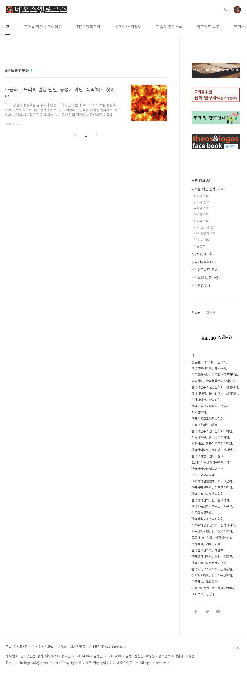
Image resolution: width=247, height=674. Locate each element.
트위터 (207, 611)
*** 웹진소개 (201, 285)
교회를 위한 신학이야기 (43, 26)
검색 (226, 9)
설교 (220, 456)
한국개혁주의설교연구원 (207, 468)
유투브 (218, 611)
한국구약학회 (223, 487)
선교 (209, 537)
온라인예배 (216, 393)
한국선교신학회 (202, 550)
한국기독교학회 (222, 575)
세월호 (219, 550)
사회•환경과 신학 (205, 233)
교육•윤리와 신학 (205, 227)
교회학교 (197, 594)
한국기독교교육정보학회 (207, 418)
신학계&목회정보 (204, 261)
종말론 (196, 362)
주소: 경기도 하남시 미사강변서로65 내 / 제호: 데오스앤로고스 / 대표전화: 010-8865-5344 (66, 646)
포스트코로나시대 (203, 475)
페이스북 (196, 611)
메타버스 (197, 443)
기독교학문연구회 (203, 587)
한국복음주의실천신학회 (207, 387)
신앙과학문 (199, 437)
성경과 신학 (201, 195)
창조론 (227, 556)
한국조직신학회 (219, 437)
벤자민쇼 (229, 449)
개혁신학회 (199, 412)
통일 (217, 556)
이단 (229, 431)
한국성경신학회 (222, 531)
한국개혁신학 (200, 500)
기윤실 (227, 506)
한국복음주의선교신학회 (207, 431)
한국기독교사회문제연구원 (209, 562)
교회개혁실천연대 (203, 481)
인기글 (210, 312)
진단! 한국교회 (88, 26)
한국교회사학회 (202, 556)
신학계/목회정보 (128, 26)
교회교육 (212, 581)
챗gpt (224, 406)
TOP (237, 648)
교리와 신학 (201, 202)
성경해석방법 (224, 537)
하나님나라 (199, 393)
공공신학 (197, 380)
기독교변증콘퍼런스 (225, 374)
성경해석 (232, 387)
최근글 (196, 312)
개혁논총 (220, 368)
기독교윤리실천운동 (205, 424)
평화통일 (226, 569)
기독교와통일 (200, 374)
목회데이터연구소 (214, 362)
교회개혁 (232, 393)
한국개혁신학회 (202, 487)
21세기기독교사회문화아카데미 (212, 462)
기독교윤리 (225, 481)
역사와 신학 (201, 214)
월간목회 (197, 544)
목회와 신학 (201, 208)
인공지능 (197, 581)
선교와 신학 (201, 221)
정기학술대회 (200, 575)
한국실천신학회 (202, 368)
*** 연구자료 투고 (204, 269)
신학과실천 (199, 399)
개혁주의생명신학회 (205, 525)
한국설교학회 (220, 500)
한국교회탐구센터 (203, 456)
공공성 (210, 594)
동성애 (216, 449)
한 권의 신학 (202, 239)
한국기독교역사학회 (205, 569)
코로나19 (198, 537)
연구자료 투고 (208, 26)
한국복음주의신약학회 (220, 380)
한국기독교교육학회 (205, 406)
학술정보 (199, 246)
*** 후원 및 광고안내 (206, 277)
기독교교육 (213, 544)
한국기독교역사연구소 (206, 506)
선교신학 (214, 399)
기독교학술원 (200, 531)
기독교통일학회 (202, 512)
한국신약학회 (200, 449)
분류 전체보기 (201, 180)
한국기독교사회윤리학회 (207, 493)
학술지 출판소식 (169, 26)
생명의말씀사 (226, 587)
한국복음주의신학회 (219, 443)
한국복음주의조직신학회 (207, 518)
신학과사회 (227, 525)
